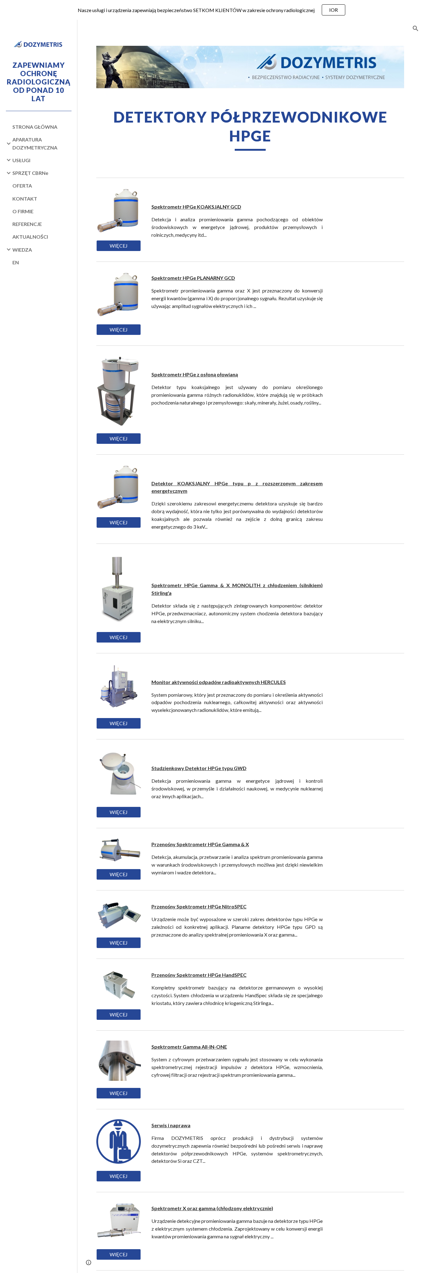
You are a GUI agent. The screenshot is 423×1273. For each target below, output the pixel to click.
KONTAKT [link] (24, 198)
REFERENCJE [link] (27, 224)
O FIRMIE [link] (22, 211)
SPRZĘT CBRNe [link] (30, 173)
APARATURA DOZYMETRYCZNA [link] (34, 143)
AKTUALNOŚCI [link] (30, 237)
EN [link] (15, 262)
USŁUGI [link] (21, 160)
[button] (415, 28)
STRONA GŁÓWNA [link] (34, 127)
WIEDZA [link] (22, 250)
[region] (211, 10)
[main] (250, 129)
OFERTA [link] (22, 185)
